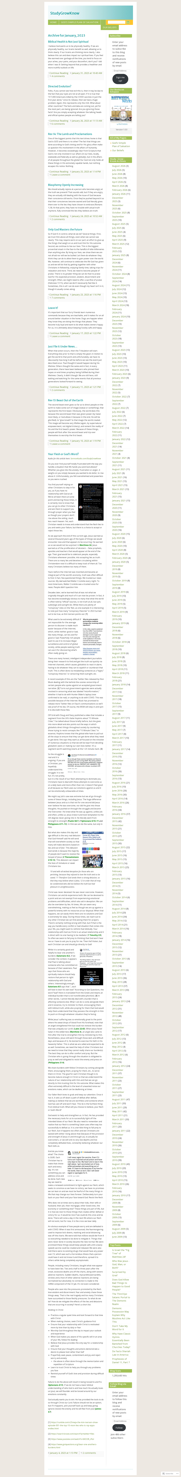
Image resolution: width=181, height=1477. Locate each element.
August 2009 (118, 1228)
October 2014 (119, 897)
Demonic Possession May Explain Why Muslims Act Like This (121, 1315)
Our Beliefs (110, 27)
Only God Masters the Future (65, 229)
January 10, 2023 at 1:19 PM (86, 440)
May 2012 (117, 1046)
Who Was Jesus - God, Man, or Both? (120, 1264)
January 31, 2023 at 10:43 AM (87, 73)
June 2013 (117, 977)
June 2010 (117, 1172)
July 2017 (116, 721)
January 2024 (119, 316)
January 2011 (119, 1130)
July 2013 (116, 973)
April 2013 (117, 985)
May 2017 (117, 729)
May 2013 (117, 981)
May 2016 (117, 794)
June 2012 (117, 1042)
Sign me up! (120, 79)
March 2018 (118, 673)
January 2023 (119, 377)
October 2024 (119, 273)
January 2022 (119, 439)
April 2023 (117, 365)
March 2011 (118, 1119)
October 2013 (119, 958)
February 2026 (119, 189)
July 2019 (116, 595)
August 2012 (118, 1034)
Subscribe (115, 35)
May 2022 (117, 419)
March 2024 (118, 305)
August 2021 (118, 469)
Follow (119, 1427)
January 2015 (119, 878)
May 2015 (117, 859)
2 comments (58, 219)
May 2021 (117, 481)
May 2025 (117, 235)
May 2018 (117, 665)
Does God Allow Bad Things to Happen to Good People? (121, 1284)
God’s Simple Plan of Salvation (79, 22)
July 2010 (116, 1168)
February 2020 (119, 557)
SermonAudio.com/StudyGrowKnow (86, 458)
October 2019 (119, 580)
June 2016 (117, 790)
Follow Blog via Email (118, 1385)
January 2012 (119, 1065)
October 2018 (119, 641)
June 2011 (117, 1107)
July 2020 (116, 537)
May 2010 (117, 1175)
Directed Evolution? (59, 86)
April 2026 (117, 181)
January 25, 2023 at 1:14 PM (86, 171)
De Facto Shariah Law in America (121, 1353)
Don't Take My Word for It (120, 1327)
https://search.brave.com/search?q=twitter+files (72, 1433)
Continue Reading (58, 73)
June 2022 (117, 415)
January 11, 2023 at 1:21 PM (86, 386)
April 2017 (117, 733)
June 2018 (117, 661)
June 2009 (117, 1236)
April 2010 (117, 1180)
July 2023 (116, 353)
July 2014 (116, 912)
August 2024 (118, 285)
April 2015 (117, 863)
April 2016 (117, 798)
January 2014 (119, 939)
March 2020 (118, 553)
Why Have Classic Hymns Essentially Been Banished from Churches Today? (121, 1340)
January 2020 (119, 561)
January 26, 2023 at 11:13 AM (87, 120)
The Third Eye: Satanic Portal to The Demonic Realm (121, 1298)
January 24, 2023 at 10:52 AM (87, 216)
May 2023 (117, 361)
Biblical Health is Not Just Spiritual (68, 41)
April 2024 (117, 301)
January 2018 (119, 684)
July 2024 (116, 289)
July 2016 (116, 786)
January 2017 (119, 749)
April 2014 (117, 924)
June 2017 (117, 725)
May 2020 (117, 545)
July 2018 (116, 657)
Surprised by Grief (119, 1273)
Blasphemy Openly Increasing (65, 185)
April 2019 (117, 607)
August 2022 (118, 407)
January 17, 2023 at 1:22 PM (86, 333)
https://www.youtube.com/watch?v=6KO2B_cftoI (72, 1439)
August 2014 (118, 908)
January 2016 (119, 813)
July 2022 (116, 411)
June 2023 (117, 357)
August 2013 (118, 969)
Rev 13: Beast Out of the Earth (65, 400)
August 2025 (118, 223)
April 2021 (117, 485)
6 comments (58, 123)
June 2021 (117, 477)
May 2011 (117, 1111)
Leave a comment (61, 174)
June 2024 (117, 293)
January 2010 (119, 1195)
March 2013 (118, 989)
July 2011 (116, 1103)
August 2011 (118, 1099)
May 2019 (117, 603)
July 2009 (116, 1232)
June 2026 (117, 173)
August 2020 (118, 533)
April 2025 (117, 239)
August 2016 (118, 782)
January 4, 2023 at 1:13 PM (63, 1452)
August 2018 (118, 653)
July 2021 (116, 473)
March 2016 (118, 802)
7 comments (58, 297)
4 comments (58, 76)
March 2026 (118, 185)
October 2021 (119, 457)
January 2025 (119, 255)
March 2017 (118, 737)
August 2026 (118, 165)
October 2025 (119, 212)
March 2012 (118, 1054)
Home (53, 22)
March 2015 (118, 867)
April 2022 (117, 423)
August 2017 (118, 717)
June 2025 (117, 231)
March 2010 (118, 1183)
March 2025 (118, 243)
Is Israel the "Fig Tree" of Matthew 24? (120, 1253)
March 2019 (118, 611)
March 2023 (118, 369)
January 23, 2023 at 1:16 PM (86, 294)
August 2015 (118, 847)
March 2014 (118, 928)
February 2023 (119, 373)
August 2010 (118, 1164)
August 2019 (118, 591)
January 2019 (119, 623)
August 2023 (118, 349)
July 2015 (116, 851)
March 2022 (118, 427)
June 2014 (117, 916)
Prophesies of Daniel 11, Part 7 (121, 1360)
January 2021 (119, 500)
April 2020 (117, 549)
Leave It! (53, 308)
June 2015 (117, 855)
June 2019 (117, 599)
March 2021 (118, 489)
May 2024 (117, 297)
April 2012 (117, 1050)
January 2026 (119, 193)
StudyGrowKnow (64, 13)
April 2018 (117, 669)
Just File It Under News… (62, 346)
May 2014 (117, 920)
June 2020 (117, 541)
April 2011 (117, 1115)
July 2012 (116, 1038)
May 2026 (117, 177)
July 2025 (116, 227)
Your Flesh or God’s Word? (63, 454)
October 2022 (119, 396)
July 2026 (116, 169)
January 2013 (119, 1001)
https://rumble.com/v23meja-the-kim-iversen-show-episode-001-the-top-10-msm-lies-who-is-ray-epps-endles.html (73, 1425)
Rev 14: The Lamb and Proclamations (70, 134)
